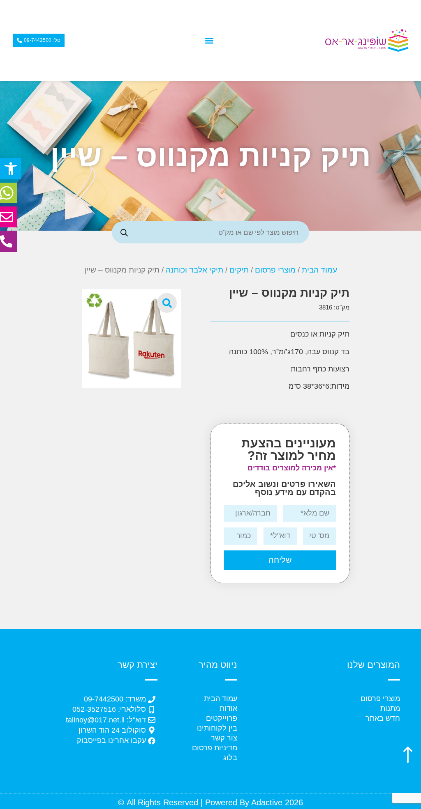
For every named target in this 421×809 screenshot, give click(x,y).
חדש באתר (382, 718)
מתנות (390, 708)
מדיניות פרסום (214, 748)
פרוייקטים (221, 718)
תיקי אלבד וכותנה (194, 270)
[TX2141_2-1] (131, 338)
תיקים (239, 270)
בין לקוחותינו (217, 728)
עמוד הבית (319, 270)
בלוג (230, 758)
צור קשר (224, 738)
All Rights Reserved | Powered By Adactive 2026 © (210, 802)
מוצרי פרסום (275, 270)
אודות (228, 708)
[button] (10, 168)
